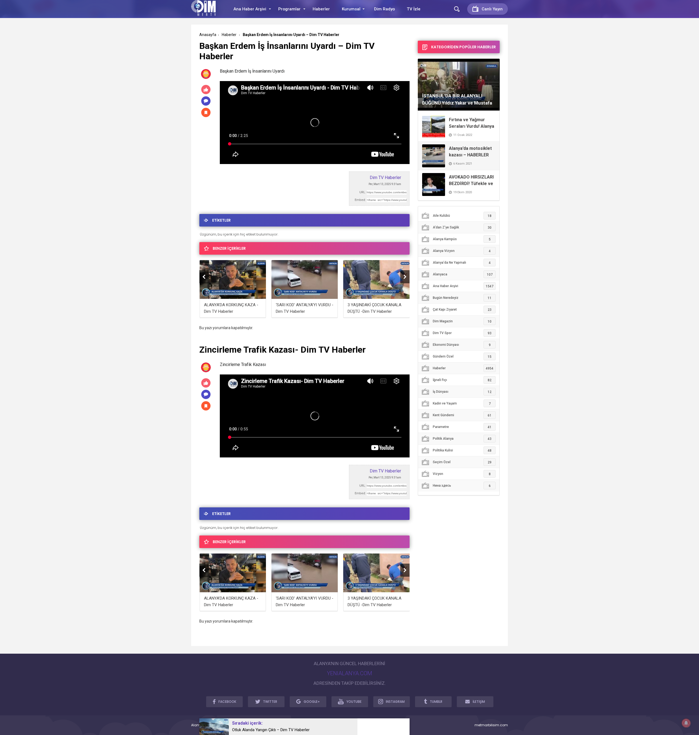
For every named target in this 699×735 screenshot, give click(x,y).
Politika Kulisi (462, 450)
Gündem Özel (462, 357)
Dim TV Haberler (385, 177)
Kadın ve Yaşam (462, 403)
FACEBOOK (227, 701)
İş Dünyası (462, 392)
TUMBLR (436, 701)
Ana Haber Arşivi (249, 9)
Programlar (289, 9)
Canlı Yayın (492, 9)
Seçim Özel (462, 462)
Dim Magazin (462, 321)
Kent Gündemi (462, 415)
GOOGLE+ (312, 701)
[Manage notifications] (686, 723)
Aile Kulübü (462, 216)
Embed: (360, 200)
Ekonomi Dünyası (462, 345)
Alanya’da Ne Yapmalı (462, 263)
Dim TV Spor (462, 333)
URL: (362, 192)
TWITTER (270, 701)
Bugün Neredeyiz (462, 298)
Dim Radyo (384, 9)
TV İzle (413, 9)
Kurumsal (351, 9)
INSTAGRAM (395, 701)
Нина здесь (462, 486)
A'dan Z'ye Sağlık (462, 227)
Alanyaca (463, 274)
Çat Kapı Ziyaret (462, 310)
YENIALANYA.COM (349, 673)
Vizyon (462, 474)
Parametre (462, 427)
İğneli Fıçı (462, 380)
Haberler (321, 9)
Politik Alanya (462, 439)
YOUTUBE (354, 701)
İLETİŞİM (479, 701)
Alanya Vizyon (462, 251)
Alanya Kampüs (462, 239)
